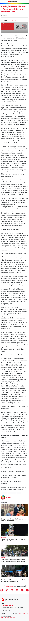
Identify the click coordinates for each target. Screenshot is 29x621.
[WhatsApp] (14, 20)
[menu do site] (1, 2)
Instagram (6, 590)
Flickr (27, 590)
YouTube (17, 590)
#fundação (10, 493)
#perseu (19, 493)
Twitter (1, 590)
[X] (12, 20)
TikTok (22, 590)
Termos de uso (12, 617)
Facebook (12, 590)
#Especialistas (4, 493)
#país (15, 493)
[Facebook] (9, 20)
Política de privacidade (5, 617)
